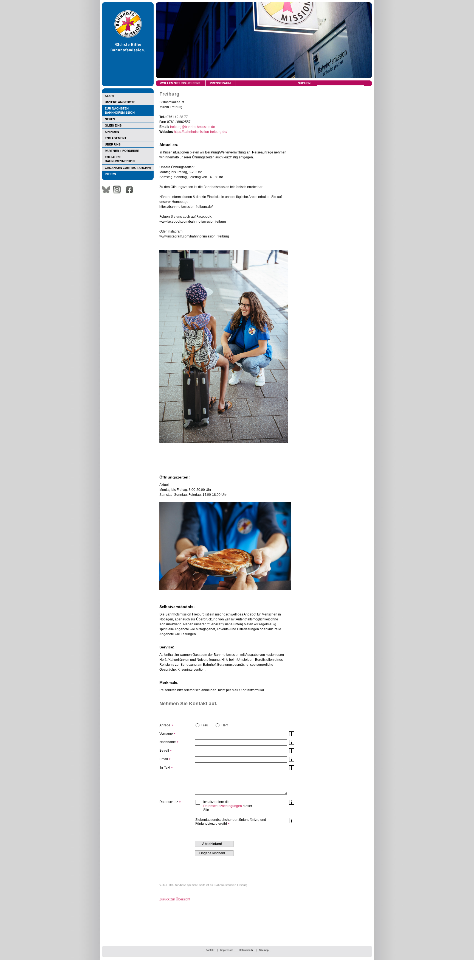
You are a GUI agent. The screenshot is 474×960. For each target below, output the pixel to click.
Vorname (166, 733)
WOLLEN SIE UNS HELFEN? (180, 83)
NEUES (110, 119)
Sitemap (264, 950)
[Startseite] (128, 85)
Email (163, 759)
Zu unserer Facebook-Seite (130, 190)
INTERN (110, 174)
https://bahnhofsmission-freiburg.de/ (200, 132)
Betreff (164, 750)
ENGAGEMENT (115, 138)
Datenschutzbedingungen (222, 806)
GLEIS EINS (113, 125)
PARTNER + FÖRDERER (122, 150)
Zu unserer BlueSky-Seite (107, 190)
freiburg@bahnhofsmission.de (192, 127)
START (110, 95)
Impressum (226, 950)
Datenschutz (246, 950)
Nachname (167, 742)
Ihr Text (164, 767)
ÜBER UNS (112, 144)
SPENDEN (112, 131)
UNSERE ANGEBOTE (120, 102)
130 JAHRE (120, 159)
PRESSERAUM (220, 83)
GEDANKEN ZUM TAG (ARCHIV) (128, 167)
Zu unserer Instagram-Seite (118, 190)
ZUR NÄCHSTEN (120, 110)
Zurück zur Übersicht (174, 899)
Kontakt (210, 950)
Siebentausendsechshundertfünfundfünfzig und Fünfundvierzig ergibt (230, 821)
